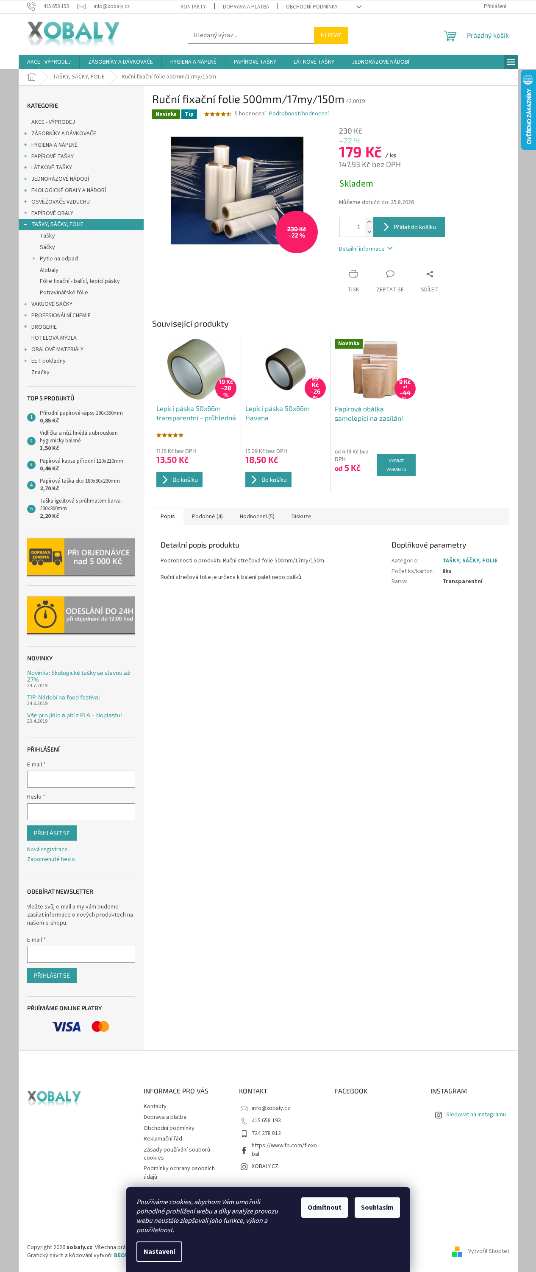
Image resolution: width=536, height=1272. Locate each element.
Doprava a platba (246, 7)
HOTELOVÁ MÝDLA (54, 338)
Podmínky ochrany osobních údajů (179, 1172)
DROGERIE (44, 327)
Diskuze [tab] (301, 516)
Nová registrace (47, 850)
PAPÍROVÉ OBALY (52, 213)
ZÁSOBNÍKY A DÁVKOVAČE (63, 133)
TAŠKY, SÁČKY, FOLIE (57, 224)
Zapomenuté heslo (51, 859)
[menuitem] (49, 62)
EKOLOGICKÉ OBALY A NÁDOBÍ (68, 190)
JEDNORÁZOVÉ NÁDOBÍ (60, 179)
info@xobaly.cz (271, 1108)
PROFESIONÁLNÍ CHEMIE (61, 315)
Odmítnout (325, 1207)
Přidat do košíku (415, 226)
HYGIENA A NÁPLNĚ (54, 145)
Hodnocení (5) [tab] (257, 516)
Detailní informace (362, 249)
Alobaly (49, 270)
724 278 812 (266, 1133)
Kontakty (193, 7)
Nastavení (159, 1251)
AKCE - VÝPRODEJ (53, 122)
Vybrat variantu (396, 465)
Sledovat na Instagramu (476, 1114)
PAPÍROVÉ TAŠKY (52, 156)
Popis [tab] (168, 516)
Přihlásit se (52, 832)
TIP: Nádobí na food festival (63, 697)
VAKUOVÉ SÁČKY (51, 304)
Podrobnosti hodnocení (299, 114)
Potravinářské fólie (64, 292)
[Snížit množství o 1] (369, 232)
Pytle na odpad (59, 258)
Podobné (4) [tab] (207, 516)
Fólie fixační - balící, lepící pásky (80, 281)
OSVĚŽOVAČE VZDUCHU (60, 202)
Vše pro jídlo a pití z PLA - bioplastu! (74, 715)
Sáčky (47, 247)
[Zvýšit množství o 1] (369, 222)
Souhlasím (377, 1207)
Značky (40, 372)
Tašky (47, 236)
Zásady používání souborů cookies (177, 1154)
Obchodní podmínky (312, 7)
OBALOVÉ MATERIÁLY (57, 349)
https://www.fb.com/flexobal (284, 1149)
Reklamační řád (163, 1139)
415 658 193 (266, 1120)
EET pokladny (48, 361)
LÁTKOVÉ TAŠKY (51, 167)
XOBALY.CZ (265, 1166)
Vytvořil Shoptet (488, 1251)
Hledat (331, 35)
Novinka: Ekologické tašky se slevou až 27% (78, 675)
